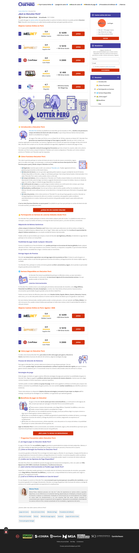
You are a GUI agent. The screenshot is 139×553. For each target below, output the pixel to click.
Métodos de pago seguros (48, 516)
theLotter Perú (33, 130)
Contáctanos (80, 541)
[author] (19, 17)
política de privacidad (110, 66)
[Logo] (26, 4)
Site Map (72, 541)
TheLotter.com (55, 168)
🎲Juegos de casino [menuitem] (60, 4)
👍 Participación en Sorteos (105, 89)
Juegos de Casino (24, 512)
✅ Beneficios (100, 100)
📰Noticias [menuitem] (122, 4)
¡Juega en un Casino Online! (53, 210)
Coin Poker (46, 63)
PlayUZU (46, 89)
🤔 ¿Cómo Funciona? (103, 85)
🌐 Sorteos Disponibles (103, 93)
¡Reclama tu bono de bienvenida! (53, 433)
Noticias (36, 516)
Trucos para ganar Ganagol (26, 521)
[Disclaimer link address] (42, 537)
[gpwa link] (28, 538)
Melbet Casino (46, 36)
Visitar (105, 38)
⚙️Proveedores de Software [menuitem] (107, 4)
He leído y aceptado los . (105, 66)
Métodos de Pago (52, 512)
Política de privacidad (63, 541)
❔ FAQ (98, 104)
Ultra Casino (46, 76)
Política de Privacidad (25, 516)
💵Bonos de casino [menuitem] (75, 4)
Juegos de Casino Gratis (72, 516)
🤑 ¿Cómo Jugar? (101, 96)
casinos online (34, 20)
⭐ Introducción (101, 82)
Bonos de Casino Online (38, 512)
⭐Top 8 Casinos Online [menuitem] (44, 4)
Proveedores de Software (67, 512)
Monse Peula (34, 489)
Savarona (60, 516)
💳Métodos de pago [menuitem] (90, 4)
